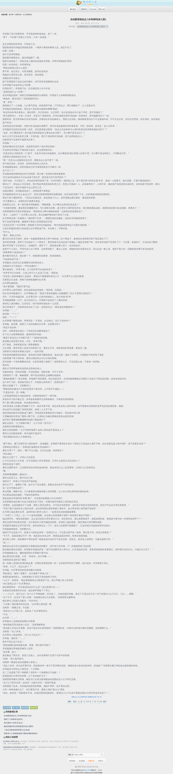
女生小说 (93, 9)
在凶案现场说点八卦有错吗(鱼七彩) (18, 716)
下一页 (99, 701)
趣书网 (11, 14)
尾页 (104, 701)
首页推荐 (7, 708)
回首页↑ (100, 761)
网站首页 (73, 9)
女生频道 (82, 761)
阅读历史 (33, 708)
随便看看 (24, 708)
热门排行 (16, 708)
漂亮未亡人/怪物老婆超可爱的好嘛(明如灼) (20, 733)
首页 (74, 701)
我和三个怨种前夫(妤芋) (13, 719)
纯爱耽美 (84, 9)
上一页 (80, 701)
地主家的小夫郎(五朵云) (13, 723)
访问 (83, 770)
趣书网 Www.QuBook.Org (86, 767)
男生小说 (102, 9)
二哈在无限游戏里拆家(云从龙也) (17, 730)
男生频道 (72, 761)
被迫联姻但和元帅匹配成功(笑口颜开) (18, 726)
